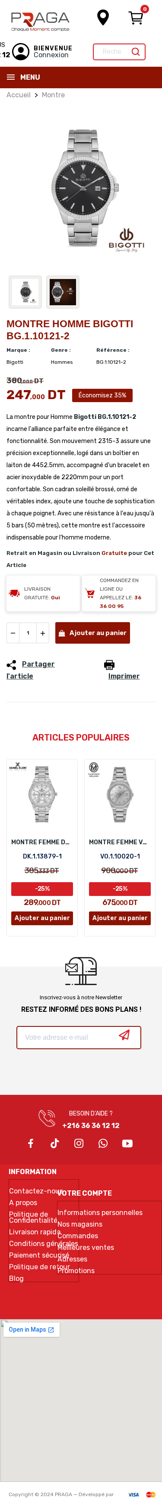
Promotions (76, 1271)
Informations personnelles (100, 1213)
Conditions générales (43, 1244)
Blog (16, 1279)
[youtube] (127, 1144)
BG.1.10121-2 (117, 417)
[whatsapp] (103, 1144)
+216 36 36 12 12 (91, 1126)
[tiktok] (55, 1144)
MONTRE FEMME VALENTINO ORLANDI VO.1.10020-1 (120, 842)
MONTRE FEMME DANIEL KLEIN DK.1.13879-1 (42, 842)
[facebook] (30, 1144)
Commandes (77, 1236)
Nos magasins (79, 1224)
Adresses (72, 1259)
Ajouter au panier (98, 633)
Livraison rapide (34, 1232)
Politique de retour (39, 1267)
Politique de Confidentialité (33, 1218)
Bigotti (85, 417)
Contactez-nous (36, 1191)
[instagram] (79, 1144)
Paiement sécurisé (39, 1255)
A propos (23, 1203)
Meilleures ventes (85, 1248)
